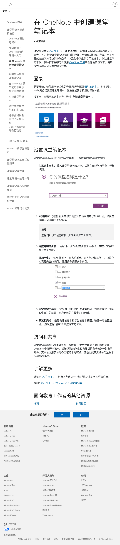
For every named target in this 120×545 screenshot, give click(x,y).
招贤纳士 (84, 480)
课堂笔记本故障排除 (18, 178)
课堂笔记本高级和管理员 (18, 187)
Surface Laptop (9, 436)
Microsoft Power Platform (52, 505)
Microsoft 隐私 (86, 495)
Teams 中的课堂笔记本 (18, 150)
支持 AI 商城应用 (48, 490)
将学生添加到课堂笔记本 (16, 75)
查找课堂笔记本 (16, 98)
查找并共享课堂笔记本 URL (16, 107)
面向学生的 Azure (88, 466)
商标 (56, 539)
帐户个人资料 (47, 431)
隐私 (37, 539)
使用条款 (46, 539)
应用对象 (40, 41)
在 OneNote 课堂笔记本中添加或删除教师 (17, 87)
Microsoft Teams (10, 515)
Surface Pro (8, 431)
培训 (36, 403)
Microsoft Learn (48, 485)
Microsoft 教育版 (87, 431)
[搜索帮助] (11, 4)
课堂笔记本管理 (15, 171)
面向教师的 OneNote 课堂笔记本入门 (16, 51)
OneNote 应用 (77, 62)
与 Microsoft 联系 (24, 539)
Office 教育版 (86, 451)
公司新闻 (84, 490)
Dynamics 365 (9, 495)
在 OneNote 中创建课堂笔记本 (17, 64)
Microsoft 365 (9, 451)
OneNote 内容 (14, 22)
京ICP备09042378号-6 (86, 539)
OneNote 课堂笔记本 (16, 40)
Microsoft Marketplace (51, 500)
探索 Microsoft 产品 (11, 456)
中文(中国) (12, 524)
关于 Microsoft (86, 485)
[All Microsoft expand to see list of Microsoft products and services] (4, 4)
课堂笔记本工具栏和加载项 (18, 161)
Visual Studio (47, 515)
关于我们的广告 (68, 539)
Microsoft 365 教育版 (89, 446)
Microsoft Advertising (12, 505)
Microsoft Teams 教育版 (90, 441)
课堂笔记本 (90, 86)
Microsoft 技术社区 (49, 495)
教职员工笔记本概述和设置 (18, 198)
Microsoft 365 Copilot (12, 510)
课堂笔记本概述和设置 (15, 31)
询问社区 (81, 403)
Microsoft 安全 (9, 485)
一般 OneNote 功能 (17, 141)
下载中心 (45, 436)
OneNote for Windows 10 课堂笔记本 (61, 383)
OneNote (54, 51)
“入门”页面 (47, 376)
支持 (5, 10)
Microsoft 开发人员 (49, 480)
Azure (6, 490)
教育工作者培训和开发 (89, 456)
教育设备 (84, 436)
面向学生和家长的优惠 (89, 461)
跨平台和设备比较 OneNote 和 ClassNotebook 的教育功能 (17, 123)
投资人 (83, 500)
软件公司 (45, 510)
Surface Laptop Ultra (11, 441)
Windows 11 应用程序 (12, 461)
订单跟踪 (45, 441)
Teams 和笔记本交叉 (18, 208)
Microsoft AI (8, 480)
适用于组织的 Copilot (12, 446)
